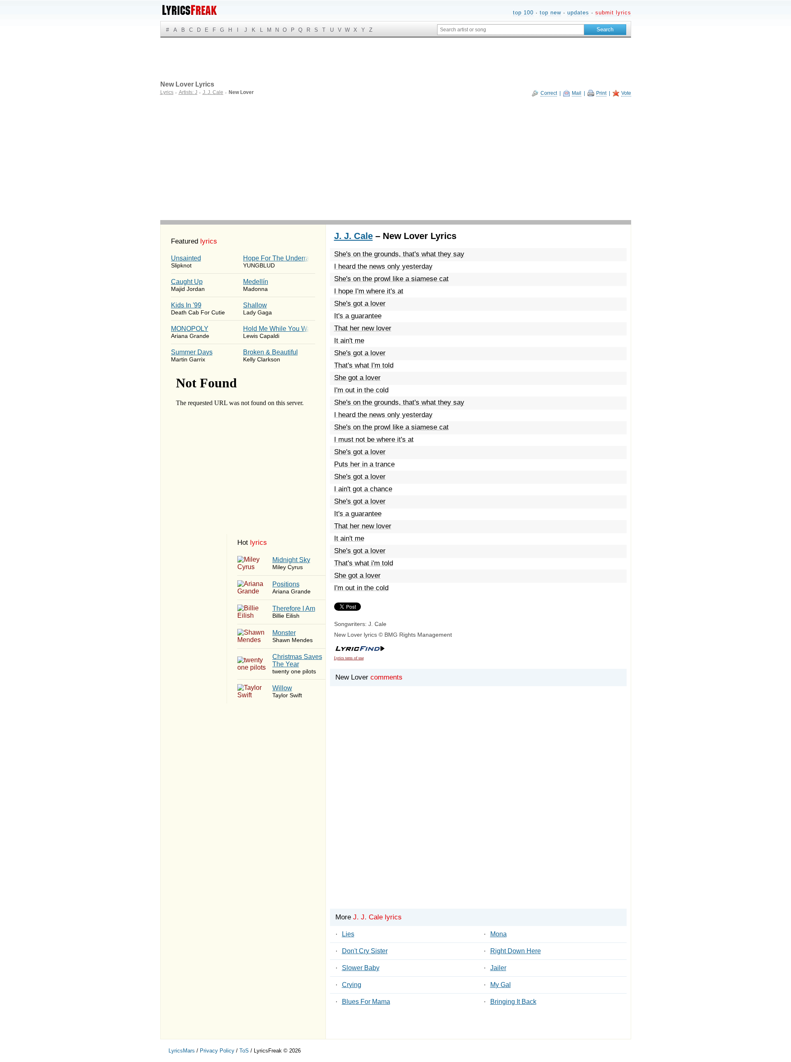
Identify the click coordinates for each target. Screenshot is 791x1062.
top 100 (523, 12)
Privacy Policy (217, 1051)
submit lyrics (613, 12)
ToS (244, 1051)
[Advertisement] (395, 158)
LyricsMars (181, 1051)
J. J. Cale (353, 236)
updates (578, 12)
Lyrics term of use (349, 658)
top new (550, 12)
